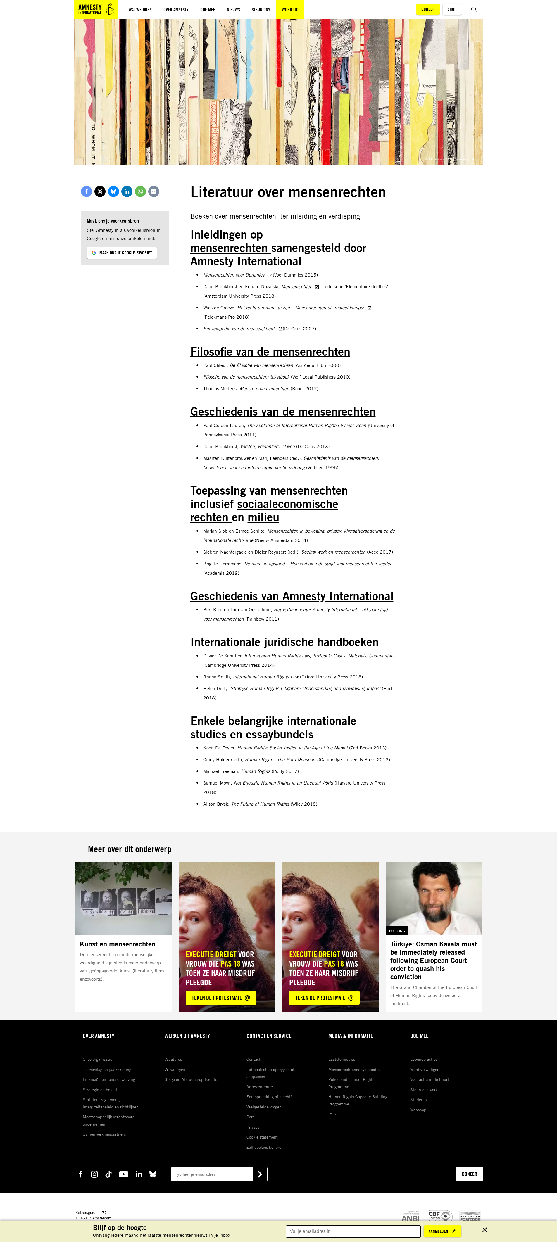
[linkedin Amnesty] (138, 1173)
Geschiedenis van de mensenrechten (283, 411)
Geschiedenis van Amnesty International (292, 596)
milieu (263, 517)
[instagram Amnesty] (94, 1173)
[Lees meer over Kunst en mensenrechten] (123, 937)
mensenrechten (230, 248)
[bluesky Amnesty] (152, 1173)
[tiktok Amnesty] (108, 1173)
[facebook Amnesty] (80, 1173)
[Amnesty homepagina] (96, 9)
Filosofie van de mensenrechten (270, 351)
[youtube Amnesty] (123, 1173)
